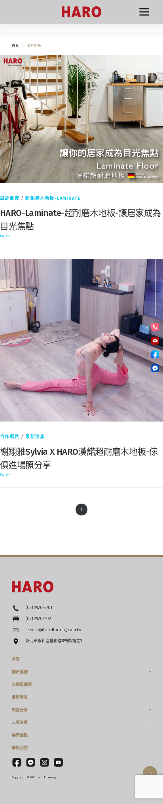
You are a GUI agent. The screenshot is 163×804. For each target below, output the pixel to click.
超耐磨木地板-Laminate (52, 198)
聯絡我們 (20, 748)
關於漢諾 (20, 672)
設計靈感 (9, 198)
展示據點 (20, 735)
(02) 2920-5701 (39, 607)
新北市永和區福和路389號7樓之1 (54, 641)
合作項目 (9, 436)
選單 (144, 12)
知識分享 (20, 710)
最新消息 (35, 436)
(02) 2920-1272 (38, 619)
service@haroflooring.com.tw (53, 630)
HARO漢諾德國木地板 (81, 12)
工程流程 (20, 722)
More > (5, 236)
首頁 (16, 659)
